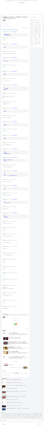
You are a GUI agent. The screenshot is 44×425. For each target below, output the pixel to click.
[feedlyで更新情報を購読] (15, 324)
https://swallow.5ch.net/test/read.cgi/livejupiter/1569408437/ (10, 29)
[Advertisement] (22, 9)
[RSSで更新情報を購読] (16, 324)
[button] (40, 17)
